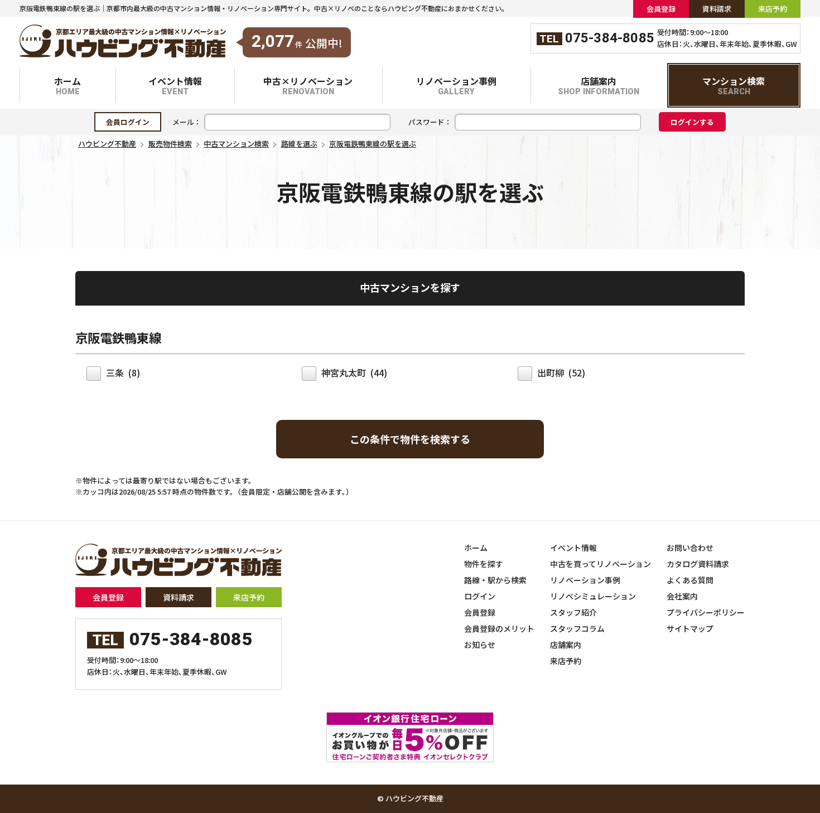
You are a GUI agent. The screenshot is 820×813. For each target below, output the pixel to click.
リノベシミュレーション (593, 596)
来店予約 (248, 597)
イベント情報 (175, 85)
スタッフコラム (577, 628)
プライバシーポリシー (706, 612)
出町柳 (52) (560, 372)
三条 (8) (122, 372)
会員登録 (108, 597)
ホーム (67, 85)
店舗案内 (598, 85)
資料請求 (178, 597)
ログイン (479, 596)
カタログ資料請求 (698, 563)
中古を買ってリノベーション (600, 563)
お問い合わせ (690, 547)
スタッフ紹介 (573, 612)
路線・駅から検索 (495, 579)
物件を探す (483, 563)
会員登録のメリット (499, 628)
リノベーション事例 (456, 85)
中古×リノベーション (308, 85)
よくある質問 (690, 579)
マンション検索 (733, 85)
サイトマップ (690, 628)
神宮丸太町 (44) (353, 372)
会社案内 (682, 596)
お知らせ (479, 644)
